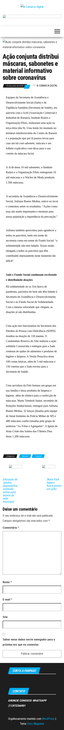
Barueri (25, 456)
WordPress (48, 718)
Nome (7, 582)
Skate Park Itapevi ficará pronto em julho (54, 484)
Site (5, 617)
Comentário (11, 527)
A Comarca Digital (47, 85)
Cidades (38, 456)
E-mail (7, 599)
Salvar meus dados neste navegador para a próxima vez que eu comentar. (29, 642)
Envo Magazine (35, 723)
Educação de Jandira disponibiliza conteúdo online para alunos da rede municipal (10, 490)
